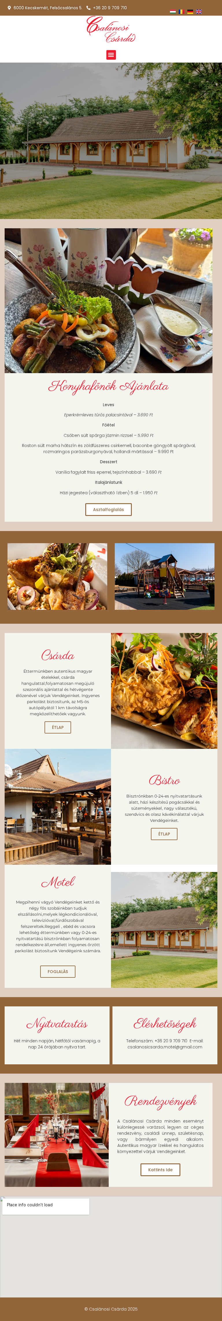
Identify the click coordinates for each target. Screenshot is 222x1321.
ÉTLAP (58, 727)
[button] (111, 55)
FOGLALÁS (58, 972)
